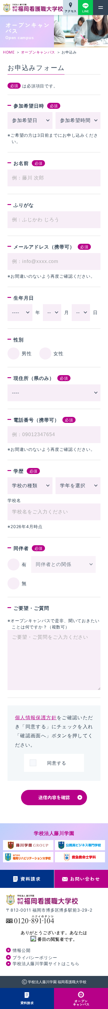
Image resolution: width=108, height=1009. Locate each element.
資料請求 (27, 1002)
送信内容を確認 (54, 797)
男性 (27, 353)
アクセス (70, 11)
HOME (9, 52)
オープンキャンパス (81, 1002)
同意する (56, 763)
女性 (58, 353)
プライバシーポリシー (35, 957)
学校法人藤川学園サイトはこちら (46, 963)
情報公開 (21, 950)
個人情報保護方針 (36, 717)
